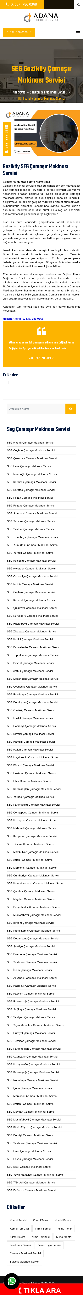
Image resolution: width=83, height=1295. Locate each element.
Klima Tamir (65, 1228)
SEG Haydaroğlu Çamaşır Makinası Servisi (33, 757)
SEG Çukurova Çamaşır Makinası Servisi (32, 458)
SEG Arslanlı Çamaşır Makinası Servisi (30, 1103)
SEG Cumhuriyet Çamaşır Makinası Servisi (33, 875)
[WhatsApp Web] (12, 1281)
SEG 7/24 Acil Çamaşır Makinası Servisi (31, 1182)
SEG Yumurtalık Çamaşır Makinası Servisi (32, 544)
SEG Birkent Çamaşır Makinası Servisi (30, 662)
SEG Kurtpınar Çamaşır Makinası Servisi (32, 836)
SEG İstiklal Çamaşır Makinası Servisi (30, 718)
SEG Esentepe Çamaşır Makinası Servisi (32, 954)
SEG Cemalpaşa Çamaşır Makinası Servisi (33, 812)
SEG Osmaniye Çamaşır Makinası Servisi (32, 576)
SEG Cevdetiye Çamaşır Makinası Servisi (32, 686)
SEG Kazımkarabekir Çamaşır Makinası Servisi (35, 883)
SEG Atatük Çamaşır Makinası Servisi (30, 670)
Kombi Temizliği (19, 1228)
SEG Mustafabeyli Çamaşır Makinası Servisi (34, 914)
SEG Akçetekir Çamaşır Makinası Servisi (31, 568)
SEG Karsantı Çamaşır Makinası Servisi (31, 600)
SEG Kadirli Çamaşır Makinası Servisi (30, 639)
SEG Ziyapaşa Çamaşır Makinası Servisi (31, 631)
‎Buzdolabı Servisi (20, 1245)
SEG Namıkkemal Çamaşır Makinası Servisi (33, 930)
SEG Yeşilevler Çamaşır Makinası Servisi (32, 962)
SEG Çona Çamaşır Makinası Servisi (29, 1088)
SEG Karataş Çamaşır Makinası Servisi (31, 489)
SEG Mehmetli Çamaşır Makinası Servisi (31, 828)
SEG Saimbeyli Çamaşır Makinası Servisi (32, 513)
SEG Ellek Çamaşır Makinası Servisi (29, 781)
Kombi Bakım (63, 1220)
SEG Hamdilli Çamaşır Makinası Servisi (31, 741)
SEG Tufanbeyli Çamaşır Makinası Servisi (32, 537)
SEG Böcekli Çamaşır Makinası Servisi (30, 765)
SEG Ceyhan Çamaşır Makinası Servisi (31, 450)
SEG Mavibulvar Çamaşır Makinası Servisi (32, 851)
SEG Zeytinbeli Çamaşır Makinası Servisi (32, 977)
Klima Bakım (17, 1236)
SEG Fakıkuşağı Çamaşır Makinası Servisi (33, 1001)
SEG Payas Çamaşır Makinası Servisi (30, 1158)
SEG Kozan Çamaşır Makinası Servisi (30, 497)
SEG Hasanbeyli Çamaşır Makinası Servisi (33, 623)
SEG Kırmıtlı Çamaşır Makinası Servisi (30, 733)
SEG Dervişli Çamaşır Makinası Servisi (30, 1135)
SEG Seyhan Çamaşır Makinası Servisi (30, 529)
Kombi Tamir (40, 1220)
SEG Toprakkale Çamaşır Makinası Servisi (32, 655)
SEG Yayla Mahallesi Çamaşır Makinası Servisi (35, 1025)
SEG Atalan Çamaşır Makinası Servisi (30, 749)
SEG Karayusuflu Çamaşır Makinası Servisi (33, 804)
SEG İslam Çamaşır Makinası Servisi (29, 969)
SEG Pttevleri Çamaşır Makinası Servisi (31, 993)
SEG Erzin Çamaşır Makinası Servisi (29, 1151)
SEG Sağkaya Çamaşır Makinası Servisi (31, 1009)
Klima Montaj (64, 1236)
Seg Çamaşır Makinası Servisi (48, 92)
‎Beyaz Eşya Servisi (49, 1245)
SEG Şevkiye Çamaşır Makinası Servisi (31, 946)
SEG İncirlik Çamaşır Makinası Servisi (30, 584)
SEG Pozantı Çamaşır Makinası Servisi (30, 505)
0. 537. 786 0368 (17, 32)
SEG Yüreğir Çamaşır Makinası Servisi (30, 552)
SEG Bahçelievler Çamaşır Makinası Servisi (33, 647)
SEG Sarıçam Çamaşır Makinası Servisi (31, 521)
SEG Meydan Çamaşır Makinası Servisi (31, 899)
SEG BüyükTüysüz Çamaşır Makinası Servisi (34, 1127)
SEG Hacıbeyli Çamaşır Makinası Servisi (31, 725)
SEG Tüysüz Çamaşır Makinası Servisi (30, 844)
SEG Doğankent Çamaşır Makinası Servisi (32, 678)
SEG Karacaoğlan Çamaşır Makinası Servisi (34, 788)
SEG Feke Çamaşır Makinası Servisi (29, 466)
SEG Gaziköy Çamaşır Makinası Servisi (31, 710)
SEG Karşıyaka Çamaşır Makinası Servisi (32, 820)
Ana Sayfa (19, 92)
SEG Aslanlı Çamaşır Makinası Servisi (30, 859)
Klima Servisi (43, 1228)
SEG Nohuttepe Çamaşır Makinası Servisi (32, 1080)
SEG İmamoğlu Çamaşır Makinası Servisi (32, 474)
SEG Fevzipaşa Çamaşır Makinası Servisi (32, 694)
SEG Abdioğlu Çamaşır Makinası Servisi (31, 560)
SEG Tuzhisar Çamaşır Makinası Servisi (31, 1040)
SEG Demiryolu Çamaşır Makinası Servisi (32, 702)
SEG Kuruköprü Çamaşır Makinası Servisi (32, 615)
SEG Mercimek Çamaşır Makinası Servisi (32, 867)
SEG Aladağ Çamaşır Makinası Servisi (30, 442)
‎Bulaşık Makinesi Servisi (24, 1261)
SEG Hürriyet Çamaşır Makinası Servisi (31, 1032)
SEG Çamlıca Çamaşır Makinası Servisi (31, 891)
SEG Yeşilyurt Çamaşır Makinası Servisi (31, 1017)
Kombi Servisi (18, 1220)
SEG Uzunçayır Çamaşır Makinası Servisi (32, 1056)
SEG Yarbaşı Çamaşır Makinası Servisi (30, 796)
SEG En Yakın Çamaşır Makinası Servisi (31, 1190)
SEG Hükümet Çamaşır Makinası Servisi (31, 773)
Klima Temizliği (41, 1236)
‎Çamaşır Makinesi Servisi (25, 1253)
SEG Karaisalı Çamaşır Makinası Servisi (31, 481)
